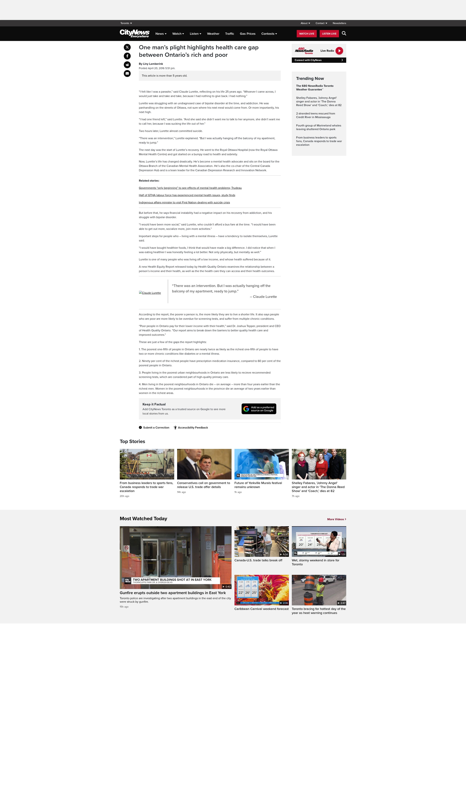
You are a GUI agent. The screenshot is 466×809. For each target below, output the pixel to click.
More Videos (335, 519)
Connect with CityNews (308, 60)
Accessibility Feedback (193, 427)
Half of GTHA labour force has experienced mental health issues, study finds (187, 195)
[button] (305, 23)
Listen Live (329, 33)
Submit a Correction (156, 427)
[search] (344, 33)
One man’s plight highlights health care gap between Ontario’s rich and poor (199, 51)
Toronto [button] (125, 23)
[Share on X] (127, 47)
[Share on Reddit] (127, 64)
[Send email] (127, 73)
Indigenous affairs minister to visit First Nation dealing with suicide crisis (184, 202)
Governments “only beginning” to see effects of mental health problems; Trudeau (190, 188)
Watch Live (306, 33)
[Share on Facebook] (127, 56)
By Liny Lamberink (151, 64)
